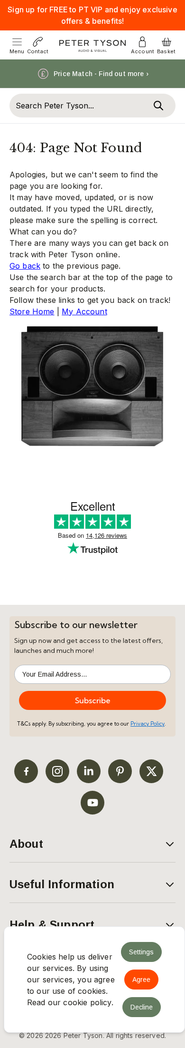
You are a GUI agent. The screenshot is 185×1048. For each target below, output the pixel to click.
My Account (84, 311)
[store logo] (92, 46)
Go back (24, 266)
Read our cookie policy (69, 1002)
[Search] (158, 105)
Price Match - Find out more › (101, 74)
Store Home (32, 311)
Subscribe (93, 700)
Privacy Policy (147, 723)
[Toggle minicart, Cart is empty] (166, 42)
